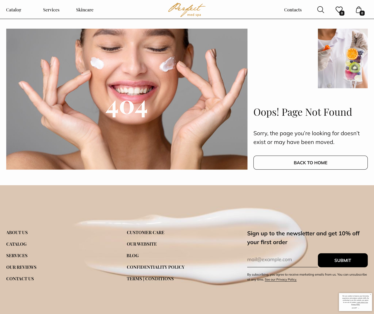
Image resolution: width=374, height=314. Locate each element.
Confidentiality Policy (156, 267)
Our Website (142, 244)
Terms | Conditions (150, 278)
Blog (133, 255)
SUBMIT (342, 260)
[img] (187, 10)
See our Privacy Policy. (281, 279)
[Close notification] (371, 294)
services (17, 255)
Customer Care (145, 232)
